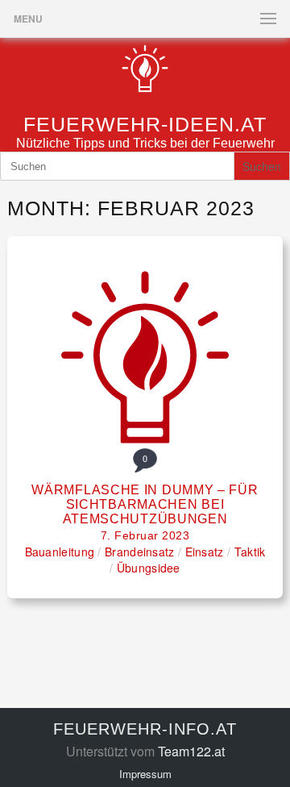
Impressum (145, 773)
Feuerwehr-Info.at (145, 729)
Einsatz (204, 551)
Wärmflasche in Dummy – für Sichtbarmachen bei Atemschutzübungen (144, 504)
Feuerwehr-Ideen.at (145, 124)
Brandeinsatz (140, 551)
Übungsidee (148, 568)
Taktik (250, 551)
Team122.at (191, 751)
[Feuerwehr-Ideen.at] (145, 91)
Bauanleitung (60, 551)
